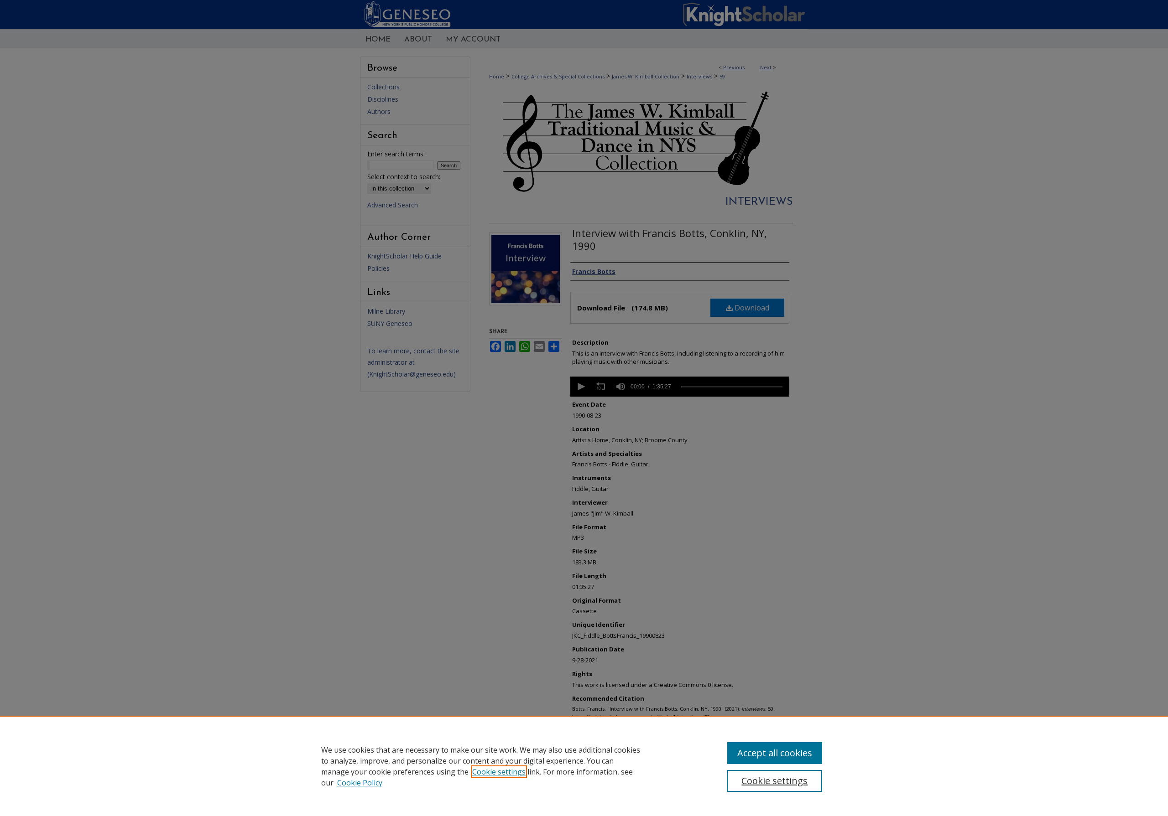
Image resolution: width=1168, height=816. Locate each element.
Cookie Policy (359, 783)
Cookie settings (499, 772)
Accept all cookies (774, 753)
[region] (584, 766)
